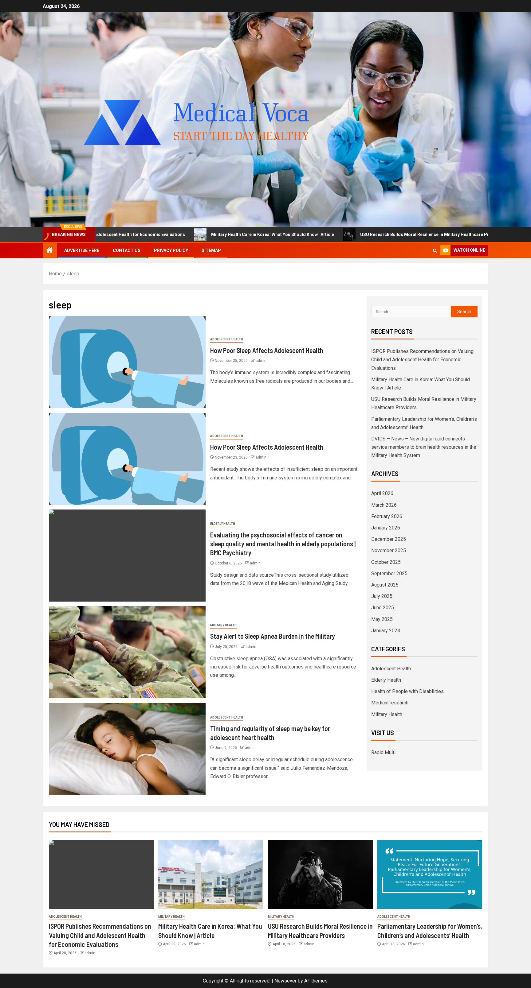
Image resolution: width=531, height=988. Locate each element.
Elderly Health (222, 523)
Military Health (223, 625)
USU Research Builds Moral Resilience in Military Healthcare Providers (374, 234)
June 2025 (382, 607)
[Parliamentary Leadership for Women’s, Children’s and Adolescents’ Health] (429, 874)
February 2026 (386, 516)
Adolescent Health (226, 339)
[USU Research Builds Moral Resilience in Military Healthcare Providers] (320, 874)
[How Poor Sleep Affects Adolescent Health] (127, 362)
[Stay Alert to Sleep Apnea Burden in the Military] (127, 652)
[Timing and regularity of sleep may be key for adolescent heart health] (127, 749)
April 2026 (382, 493)
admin (261, 360)
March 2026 (384, 505)
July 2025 (381, 596)
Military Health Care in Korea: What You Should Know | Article (214, 234)
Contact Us (126, 250)
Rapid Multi (383, 752)
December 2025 (388, 539)
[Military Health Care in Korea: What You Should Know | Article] (210, 874)
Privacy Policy (171, 250)
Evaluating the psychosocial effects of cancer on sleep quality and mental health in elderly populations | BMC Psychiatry (283, 544)
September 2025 (389, 573)
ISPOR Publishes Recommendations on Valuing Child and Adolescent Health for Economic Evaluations (422, 359)
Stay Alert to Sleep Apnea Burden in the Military (272, 636)
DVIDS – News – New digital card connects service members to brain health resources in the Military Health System (423, 447)
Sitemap (211, 250)
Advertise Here (81, 250)
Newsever (285, 981)
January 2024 (385, 630)
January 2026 (385, 528)
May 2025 (382, 619)
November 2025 (388, 550)
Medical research (389, 703)
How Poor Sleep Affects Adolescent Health (266, 350)
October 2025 (386, 562)
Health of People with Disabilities (407, 691)
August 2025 (385, 585)
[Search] (435, 251)
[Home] (49, 250)
